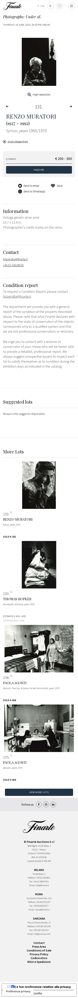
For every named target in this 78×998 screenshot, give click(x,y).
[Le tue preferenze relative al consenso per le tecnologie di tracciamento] (18, 991)
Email (32, 885)
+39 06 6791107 (43, 902)
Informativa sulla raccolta (23, 993)
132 (6, 514)
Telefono (31, 877)
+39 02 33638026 (13, 265)
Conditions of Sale (39, 950)
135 (6, 757)
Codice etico (39, 958)
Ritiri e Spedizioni (39, 962)
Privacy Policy (39, 954)
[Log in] (59, 5)
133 (6, 593)
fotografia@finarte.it (15, 259)
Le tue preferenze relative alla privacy (43, 987)
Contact (39, 943)
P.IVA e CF (32, 853)
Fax (31, 881)
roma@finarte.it (42, 909)
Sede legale (32, 845)
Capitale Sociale (34, 861)
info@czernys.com (42, 933)
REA (33, 857)
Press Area (39, 946)
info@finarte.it (42, 885)
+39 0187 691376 (43, 926)
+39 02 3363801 (43, 877)
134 (6, 677)
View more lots (39, 792)
